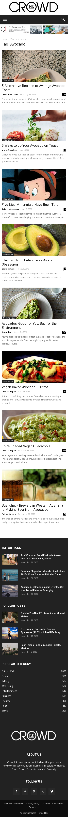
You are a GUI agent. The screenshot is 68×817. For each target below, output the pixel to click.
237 (64, 332)
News (5, 676)
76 (65, 514)
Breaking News (9, 318)
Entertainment (9, 691)
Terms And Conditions (12, 803)
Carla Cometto (9, 269)
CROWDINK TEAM (10, 94)
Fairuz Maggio (9, 514)
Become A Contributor (52, 803)
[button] (63, 19)
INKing (5, 681)
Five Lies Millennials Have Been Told (30, 205)
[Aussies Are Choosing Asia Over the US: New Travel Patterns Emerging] (10, 591)
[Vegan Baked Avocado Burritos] (34, 367)
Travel (5, 710)
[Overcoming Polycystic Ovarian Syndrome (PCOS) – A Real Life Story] (10, 633)
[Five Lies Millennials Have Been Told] (34, 184)
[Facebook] (16, 791)
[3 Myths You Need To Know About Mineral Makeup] (10, 617)
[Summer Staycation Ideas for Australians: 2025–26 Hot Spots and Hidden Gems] (10, 575)
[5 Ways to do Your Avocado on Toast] (34, 125)
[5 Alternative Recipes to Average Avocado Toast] (34, 66)
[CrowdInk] (34, 8)
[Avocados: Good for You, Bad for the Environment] (34, 303)
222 (64, 450)
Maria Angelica (9, 150)
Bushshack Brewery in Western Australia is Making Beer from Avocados (32, 507)
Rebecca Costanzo (10, 209)
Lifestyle (6, 700)
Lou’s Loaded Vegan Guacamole (26, 446)
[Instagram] (25, 791)
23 (65, 391)
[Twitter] (52, 791)
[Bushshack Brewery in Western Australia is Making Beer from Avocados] (34, 485)
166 (64, 94)
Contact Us (34, 807)
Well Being (7, 686)
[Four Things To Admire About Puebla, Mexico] (10, 649)
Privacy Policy (32, 803)
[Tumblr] (43, 791)
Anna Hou (6, 332)
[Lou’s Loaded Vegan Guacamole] (34, 426)
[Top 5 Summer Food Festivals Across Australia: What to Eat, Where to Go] (10, 559)
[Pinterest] (34, 791)
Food (4, 705)
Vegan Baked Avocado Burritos (25, 387)
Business (6, 695)
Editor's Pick (8, 80)
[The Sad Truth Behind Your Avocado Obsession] (34, 240)
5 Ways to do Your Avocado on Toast (30, 146)
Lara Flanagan (9, 391)
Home (4, 39)
